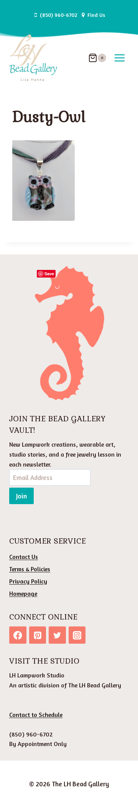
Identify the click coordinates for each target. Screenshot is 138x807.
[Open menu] (119, 57)
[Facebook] (17, 635)
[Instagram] (77, 635)
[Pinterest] (37, 635)
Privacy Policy (28, 581)
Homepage (23, 593)
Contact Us (23, 556)
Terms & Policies (29, 569)
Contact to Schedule (35, 714)
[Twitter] (57, 635)
